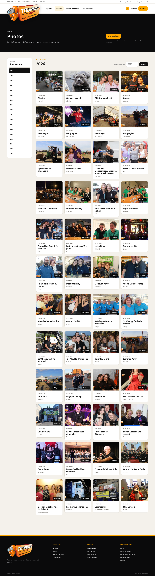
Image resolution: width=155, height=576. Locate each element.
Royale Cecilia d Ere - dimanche (75, 432)
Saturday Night (102, 359)
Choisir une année (119, 64)
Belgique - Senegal (74, 396)
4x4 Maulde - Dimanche (77, 359)
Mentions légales (125, 551)
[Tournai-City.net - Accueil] (23, 12)
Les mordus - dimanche (77, 507)
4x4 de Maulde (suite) (133, 283)
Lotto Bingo (100, 246)
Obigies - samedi (73, 98)
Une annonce (91, 551)
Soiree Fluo (100, 396)
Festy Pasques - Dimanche (101, 432)
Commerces (88, 8)
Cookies (122, 561)
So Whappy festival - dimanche (104, 322)
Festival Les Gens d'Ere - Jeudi (77, 247)
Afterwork (43, 396)
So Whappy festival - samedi (132, 322)
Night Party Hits (130, 208)
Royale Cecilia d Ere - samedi (132, 432)
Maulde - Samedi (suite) (48, 321)
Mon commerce (92, 558)
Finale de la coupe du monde (47, 284)
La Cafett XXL (44, 431)
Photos (59, 8)
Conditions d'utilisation (127, 554)
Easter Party (43, 469)
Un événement (91, 548)
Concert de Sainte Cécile (106, 469)
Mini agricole (129, 507)
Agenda (49, 8)
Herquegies (43, 133)
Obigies (41, 98)
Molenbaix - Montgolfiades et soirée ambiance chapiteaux (106, 171)
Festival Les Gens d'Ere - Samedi (105, 209)
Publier (143, 8)
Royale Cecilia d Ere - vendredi (75, 470)
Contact (122, 548)
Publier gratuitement (141, 2)
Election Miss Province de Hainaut (48, 508)
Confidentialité (125, 558)
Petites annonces (72, 8)
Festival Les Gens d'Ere (133, 168)
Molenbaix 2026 (73, 168)
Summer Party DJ (74, 208)
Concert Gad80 (73, 321)
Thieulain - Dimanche (47, 208)
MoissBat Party (73, 283)
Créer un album (113, 36)
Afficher (143, 64)
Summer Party (130, 359)
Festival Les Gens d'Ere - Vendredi (49, 247)
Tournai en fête (130, 246)
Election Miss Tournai (133, 396)
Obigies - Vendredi (103, 98)
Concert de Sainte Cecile (134, 469)
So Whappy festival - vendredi (47, 360)
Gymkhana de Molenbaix (44, 169)
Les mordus (100, 507)
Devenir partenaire (126, 2)
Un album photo (92, 554)
